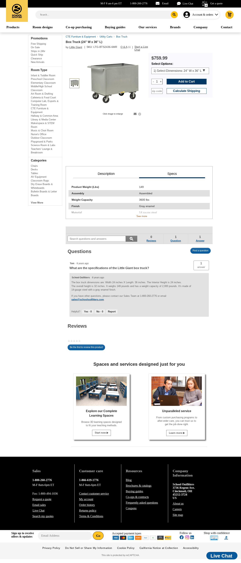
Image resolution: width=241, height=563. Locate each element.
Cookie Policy (126, 547)
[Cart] (229, 15)
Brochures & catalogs (138, 485)
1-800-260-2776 (138, 3)
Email (165, 3)
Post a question (200, 250)
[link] (76, 230)
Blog (129, 480)
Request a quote (41, 499)
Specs (172, 174)
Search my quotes (42, 516)
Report (112, 311)
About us (178, 503)
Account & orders (202, 14)
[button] (201, 265)
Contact (94, 493)
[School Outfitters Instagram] (187, 538)
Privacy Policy (51, 547)
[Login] (187, 14)
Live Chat (188, 3)
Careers (177, 509)
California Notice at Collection (159, 547)
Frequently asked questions (142, 502)
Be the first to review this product (87, 348)
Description (106, 174)
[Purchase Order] (153, 537)
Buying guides (134, 491)
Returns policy (87, 510)
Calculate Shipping (186, 91)
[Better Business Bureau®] (226, 537)
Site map (178, 514)
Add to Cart (186, 81)
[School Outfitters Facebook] (182, 537)
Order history (87, 504)
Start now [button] (101, 432)
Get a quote (216, 3)
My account (86, 499)
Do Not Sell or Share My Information (88, 547)
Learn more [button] (176, 432)
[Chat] (180, 3)
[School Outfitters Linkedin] (192, 537)
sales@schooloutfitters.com (87, 299)
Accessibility (191, 547)
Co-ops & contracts (137, 497)
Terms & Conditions (91, 516)
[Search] (174, 14)
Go (98, 536)
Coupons (131, 508)
